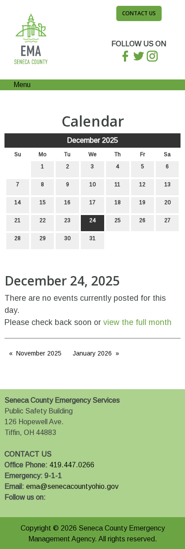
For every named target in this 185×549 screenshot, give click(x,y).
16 (67, 202)
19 (142, 202)
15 (43, 202)
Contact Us (139, 13)
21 (17, 220)
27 (167, 220)
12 (142, 184)
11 (117, 184)
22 (43, 220)
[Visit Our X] (26, 508)
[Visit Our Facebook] (11, 508)
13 (167, 184)
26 (142, 220)
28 (17, 238)
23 (67, 220)
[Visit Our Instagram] (40, 508)
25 (118, 220)
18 (118, 202)
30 (67, 238)
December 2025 (92, 140)
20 (167, 202)
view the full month (137, 322)
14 (17, 202)
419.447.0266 (71, 465)
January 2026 (92, 353)
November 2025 (39, 353)
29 (43, 238)
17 (92, 202)
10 (92, 184)
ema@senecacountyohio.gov (72, 486)
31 (92, 238)
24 (92, 220)
